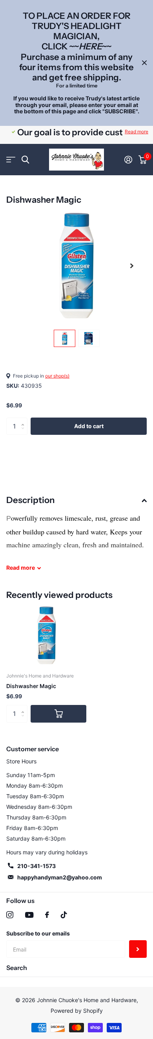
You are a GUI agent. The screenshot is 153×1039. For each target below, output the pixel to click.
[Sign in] (128, 159)
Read (20, 567)
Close (144, 63)
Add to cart (89, 426)
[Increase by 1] (24, 420)
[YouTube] (29, 915)
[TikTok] (64, 914)
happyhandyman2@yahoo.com (59, 877)
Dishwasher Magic (31, 686)
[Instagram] (9, 914)
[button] (131, 265)
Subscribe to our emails (38, 933)
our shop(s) (57, 376)
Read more (136, 131)
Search (16, 968)
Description (30, 500)
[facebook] (47, 915)
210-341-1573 (36, 866)
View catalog (10, 159)
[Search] (25, 160)
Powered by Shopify (77, 1010)
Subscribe (138, 949)
